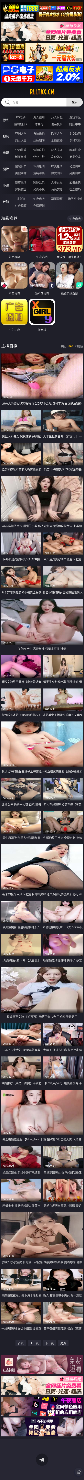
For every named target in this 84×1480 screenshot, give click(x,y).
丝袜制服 (39, 140)
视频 (6, 136)
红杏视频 (21, 206)
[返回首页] (79, 1472)
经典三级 (39, 157)
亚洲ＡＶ (21, 133)
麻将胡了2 (20, 124)
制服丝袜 (21, 157)
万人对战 (57, 117)
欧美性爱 (75, 150)
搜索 (74, 102)
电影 (6, 152)
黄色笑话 (57, 189)
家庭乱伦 (39, 182)
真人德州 (39, 117)
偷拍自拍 (39, 150)
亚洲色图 (39, 166)
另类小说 (39, 189)
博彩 (6, 120)
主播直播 (57, 140)
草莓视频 (57, 199)
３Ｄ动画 (75, 133)
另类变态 (75, 157)
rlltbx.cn (42, 92)
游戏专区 (75, 117)
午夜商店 (39, 199)
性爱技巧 (75, 189)
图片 (6, 169)
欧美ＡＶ (57, 133)
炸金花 (39, 124)
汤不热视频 (75, 199)
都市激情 (21, 182)
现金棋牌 (57, 124)
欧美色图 (57, 166)
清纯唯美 (39, 173)
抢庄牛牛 (75, 124)
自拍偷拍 (39, 133)
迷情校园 (21, 189)
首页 (21, 1343)
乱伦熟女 (57, 157)
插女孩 (21, 199)
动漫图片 (75, 166)
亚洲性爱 (21, 150)
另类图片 (75, 173)
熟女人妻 (21, 140)
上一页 (34, 1343)
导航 (6, 201)
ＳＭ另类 (75, 140)
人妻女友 (57, 182)
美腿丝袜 (21, 173)
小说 (6, 185)
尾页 (63, 1343)
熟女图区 (57, 173)
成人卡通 (57, 150)
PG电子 (20, 117)
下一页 (49, 1343)
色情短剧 (39, 206)
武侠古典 (75, 182)
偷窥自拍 (21, 166)
